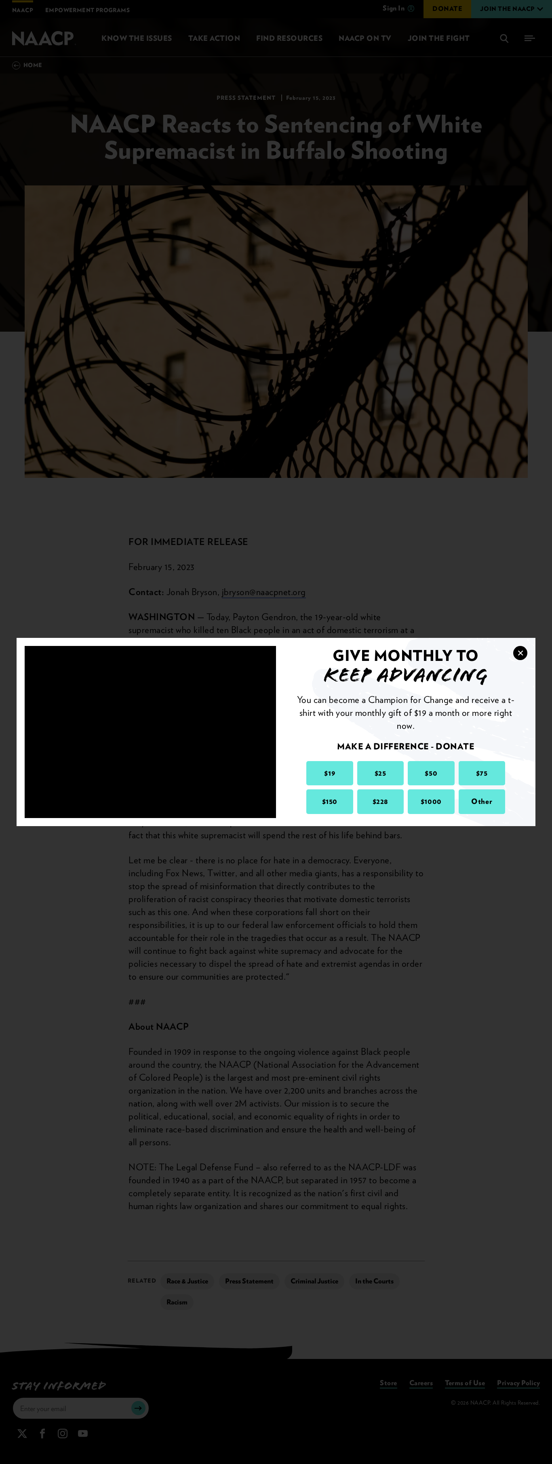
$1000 (431, 801)
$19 (329, 773)
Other (481, 801)
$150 (329, 801)
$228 (380, 801)
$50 (431, 773)
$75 (482, 773)
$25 (380, 773)
